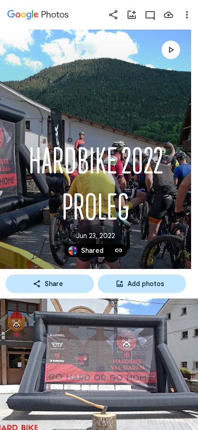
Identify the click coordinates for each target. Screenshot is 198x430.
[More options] (187, 15)
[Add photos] (131, 15)
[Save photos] (168, 15)
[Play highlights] (171, 50)
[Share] (113, 15)
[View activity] (150, 15)
